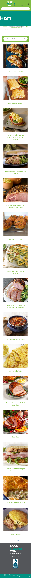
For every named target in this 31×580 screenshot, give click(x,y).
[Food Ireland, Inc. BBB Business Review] (15, 565)
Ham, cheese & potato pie (15, 103)
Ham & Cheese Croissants (15, 71)
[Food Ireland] (15, 3)
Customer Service (15, 553)
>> (18, 540)
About (14, 556)
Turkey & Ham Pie (15, 534)
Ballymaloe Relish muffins (15, 239)
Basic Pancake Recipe (15, 371)
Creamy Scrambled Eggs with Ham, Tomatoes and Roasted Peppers (15, 137)
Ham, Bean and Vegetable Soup (15, 339)
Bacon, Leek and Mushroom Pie (15, 503)
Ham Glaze (15, 437)
